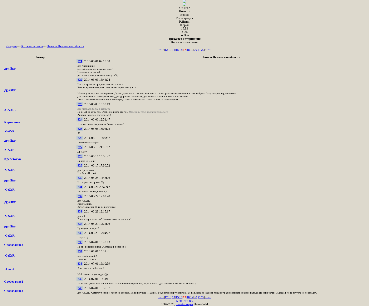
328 (80, 156)
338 (80, 263)
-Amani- (9, 269)
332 (80, 196)
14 (173, 49)
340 (80, 288)
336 (80, 242)
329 (80, 165)
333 (80, 211)
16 (180, 49)
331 (80, 187)
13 (169, 49)
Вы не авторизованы (184, 40)
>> (209, 49)
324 (80, 119)
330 (80, 177)
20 (195, 49)
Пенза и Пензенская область (65, 46)
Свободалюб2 (13, 244)
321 (80, 61)
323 (80, 104)
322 (80, 79)
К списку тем (184, 300)
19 (191, 49)
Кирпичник (12, 122)
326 (80, 137)
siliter (12, 68)
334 (80, 223)
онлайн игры (184, 304)
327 (80, 147)
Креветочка (12, 159)
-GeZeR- (10, 110)
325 (80, 128)
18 (188, 49)
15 (177, 49)
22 (202, 49)
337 (80, 251)
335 (80, 233)
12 (166, 49)
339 (80, 279)
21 (199, 49)
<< (160, 49)
